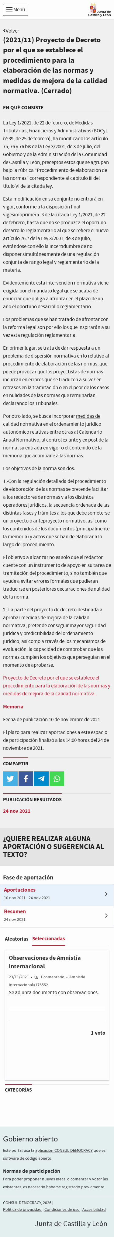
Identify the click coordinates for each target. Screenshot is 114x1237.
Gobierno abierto (30, 1139)
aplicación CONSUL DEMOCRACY (64, 1150)
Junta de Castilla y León (71, 1224)
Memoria (13, 706)
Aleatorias (17, 939)
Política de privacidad (22, 1209)
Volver (12, 31)
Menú (18, 9)
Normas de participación (31, 1171)
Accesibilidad (94, 1209)
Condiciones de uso (62, 1209)
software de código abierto (27, 1158)
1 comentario (52, 977)
